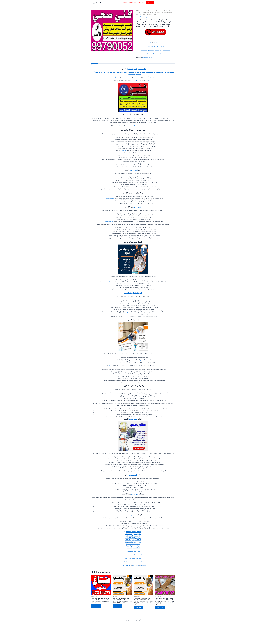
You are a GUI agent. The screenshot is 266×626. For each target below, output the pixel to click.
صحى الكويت (150, 46)
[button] (150, 2)
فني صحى (137, 207)
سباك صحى (155, 42)
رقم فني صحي (128, 514)
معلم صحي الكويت (136, 125)
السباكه (128, 312)
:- (161, 365)
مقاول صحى (152, 38)
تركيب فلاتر (151, 50)
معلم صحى (149, 42)
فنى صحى (162, 42)
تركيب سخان (113, 77)
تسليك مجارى (162, 53)
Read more (96, 606)
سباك (157, 38)
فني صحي (145, 17)
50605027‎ (130, 2)
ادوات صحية (144, 50)
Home (137, 10)
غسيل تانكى (148, 53)
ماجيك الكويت (96, 3)
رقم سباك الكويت (106, 281)
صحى (161, 38)
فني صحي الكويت (110, 198)
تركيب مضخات (166, 50)
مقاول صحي (118, 125)
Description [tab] (94, 65)
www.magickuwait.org (139, 2)
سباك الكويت (157, 46)
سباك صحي (133, 419)
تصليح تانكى (155, 53)
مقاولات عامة (168, 10)
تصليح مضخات (158, 50)
